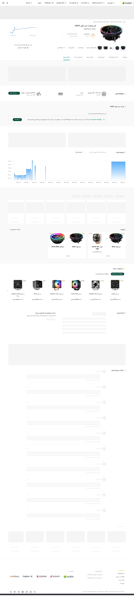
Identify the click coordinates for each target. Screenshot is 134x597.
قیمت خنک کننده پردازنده (115, 22)
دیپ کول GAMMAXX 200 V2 (95, 294)
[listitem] (107, 245)
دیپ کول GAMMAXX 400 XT (57, 294)
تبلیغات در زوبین (120, 577)
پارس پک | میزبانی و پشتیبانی (94, 574)
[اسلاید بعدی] (7, 291)
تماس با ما (121, 580)
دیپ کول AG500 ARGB (76, 294)
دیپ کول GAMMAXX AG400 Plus (18, 295)
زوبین (124, 22)
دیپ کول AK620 (37, 294)
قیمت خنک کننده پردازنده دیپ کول (100, 22)
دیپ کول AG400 (115, 294)
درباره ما (122, 583)
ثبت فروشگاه (121, 573)
